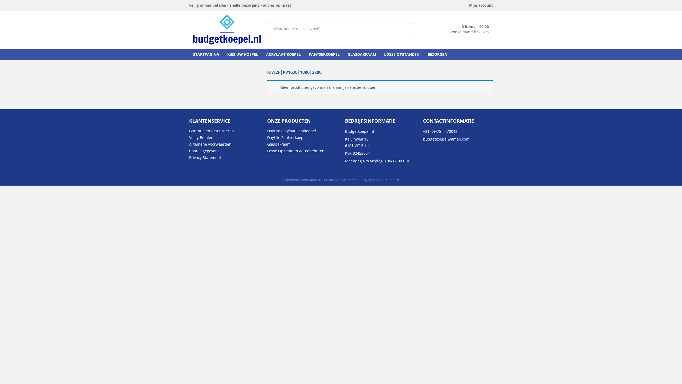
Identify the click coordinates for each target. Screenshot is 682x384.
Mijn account (481, 5)
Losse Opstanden (402, 54)
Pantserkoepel (324, 54)
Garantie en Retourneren (211, 130)
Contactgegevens (204, 150)
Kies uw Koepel (242, 54)
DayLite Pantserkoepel (287, 137)
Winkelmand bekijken (469, 31)
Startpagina (206, 54)
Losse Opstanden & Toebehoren (295, 150)
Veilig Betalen (201, 137)
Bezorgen (437, 54)
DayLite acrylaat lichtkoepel (291, 130)
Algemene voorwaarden (210, 144)
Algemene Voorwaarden (302, 179)
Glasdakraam (362, 54)
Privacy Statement (205, 157)
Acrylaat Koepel (283, 54)
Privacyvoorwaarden (340, 179)
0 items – (475, 26)
